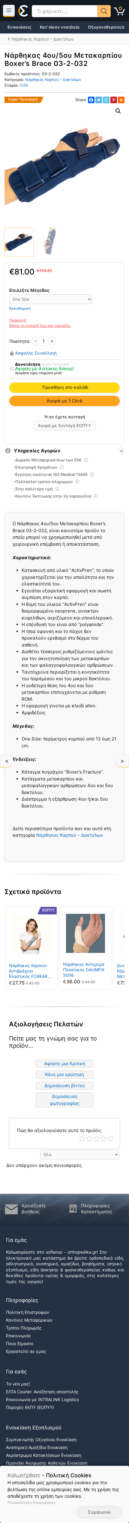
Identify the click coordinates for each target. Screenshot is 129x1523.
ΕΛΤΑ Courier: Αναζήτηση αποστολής (42, 1391)
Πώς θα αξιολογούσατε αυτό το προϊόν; (59, 1130)
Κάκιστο (82, 1138)
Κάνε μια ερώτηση (64, 1074)
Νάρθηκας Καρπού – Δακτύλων (53, 79)
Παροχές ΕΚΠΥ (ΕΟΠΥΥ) (30, 1407)
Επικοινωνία (18, 1335)
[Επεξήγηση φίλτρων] (12, 369)
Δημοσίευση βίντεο (64, 1085)
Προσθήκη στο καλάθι (65, 387)
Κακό (89, 1138)
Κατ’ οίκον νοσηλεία (60, 27)
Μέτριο (96, 1138)
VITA (24, 85)
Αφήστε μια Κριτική (64, 1063)
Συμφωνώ (99, 1512)
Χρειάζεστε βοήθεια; (34, 1208)
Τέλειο (110, 1138)
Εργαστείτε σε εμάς (26, 1351)
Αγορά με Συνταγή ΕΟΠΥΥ (64, 425)
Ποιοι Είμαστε (20, 1343)
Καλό (103, 1138)
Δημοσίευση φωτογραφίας (65, 1099)
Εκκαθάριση (20, 308)
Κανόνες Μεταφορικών (29, 1320)
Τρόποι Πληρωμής (24, 1327)
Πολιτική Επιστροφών (27, 1312)
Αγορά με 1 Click (64, 401)
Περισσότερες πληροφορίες (32, 1502)
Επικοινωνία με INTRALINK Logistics (42, 1399)
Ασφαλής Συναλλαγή (36, 353)
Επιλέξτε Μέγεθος (29, 290)
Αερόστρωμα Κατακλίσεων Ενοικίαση (43, 1455)
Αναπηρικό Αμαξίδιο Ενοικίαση (37, 1447)
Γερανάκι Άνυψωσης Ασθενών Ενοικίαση (46, 1463)
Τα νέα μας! (18, 1383)
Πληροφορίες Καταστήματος (96, 1208)
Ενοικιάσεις (20, 27)
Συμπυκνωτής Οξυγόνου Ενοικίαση (41, 1439)
